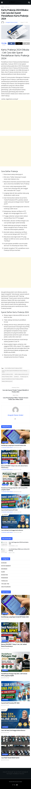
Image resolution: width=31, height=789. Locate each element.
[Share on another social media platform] (26, 43)
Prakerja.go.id (24, 376)
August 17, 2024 (24, 22)
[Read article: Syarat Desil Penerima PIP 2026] (15, 501)
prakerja (16, 376)
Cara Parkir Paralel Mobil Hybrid (10, 758)
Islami (3, 572)
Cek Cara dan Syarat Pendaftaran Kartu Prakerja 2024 (14, 371)
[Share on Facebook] (11, 43)
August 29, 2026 (17, 447)
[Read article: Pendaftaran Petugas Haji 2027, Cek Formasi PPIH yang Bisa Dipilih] (15, 479)
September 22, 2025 (13, 545)
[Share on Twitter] (18, 43)
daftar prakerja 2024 (7, 374)
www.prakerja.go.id (7, 381)
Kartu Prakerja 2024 (7, 376)
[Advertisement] (15, 115)
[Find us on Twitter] (14, 785)
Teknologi (4, 581)
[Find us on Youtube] (17, 785)
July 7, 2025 (11, 552)
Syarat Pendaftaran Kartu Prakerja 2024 (12, 379)
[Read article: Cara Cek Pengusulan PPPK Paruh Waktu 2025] (4, 544)
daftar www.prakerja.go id (21, 374)
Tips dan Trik (5, 584)
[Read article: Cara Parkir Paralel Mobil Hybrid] (15, 746)
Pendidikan (4, 577)
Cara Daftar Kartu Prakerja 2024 (13, 368)
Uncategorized (6, 586)
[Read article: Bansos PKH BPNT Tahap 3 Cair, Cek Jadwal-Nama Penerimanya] (15, 457)
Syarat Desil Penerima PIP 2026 (9, 510)
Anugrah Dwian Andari (12, 22)
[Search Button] (29, 2)
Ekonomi (4, 563)
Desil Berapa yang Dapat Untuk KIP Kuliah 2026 (13, 445)
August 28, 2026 (17, 512)
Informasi (7, 7)
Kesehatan (4, 575)
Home (2, 7)
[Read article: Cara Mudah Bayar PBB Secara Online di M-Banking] (4, 550)
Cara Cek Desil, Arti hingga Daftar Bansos (12, 530)
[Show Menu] (2, 2)
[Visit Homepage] (15, 2)
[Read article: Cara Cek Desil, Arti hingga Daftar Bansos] (15, 521)
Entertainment (6, 566)
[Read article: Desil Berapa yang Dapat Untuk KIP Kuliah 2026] (15, 437)
